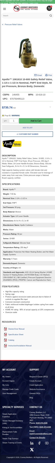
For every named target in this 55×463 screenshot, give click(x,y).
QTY (5, 121)
